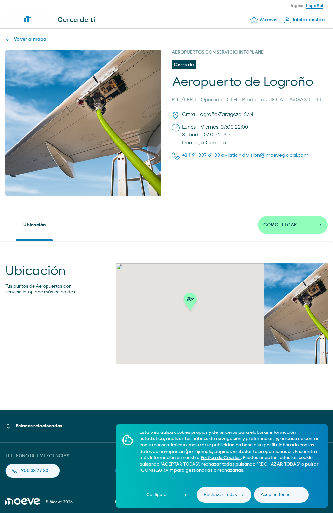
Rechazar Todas (220, 494)
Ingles (297, 6)
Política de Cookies (221, 458)
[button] (190, 303)
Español (314, 6)
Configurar (157, 494)
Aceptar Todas (275, 494)
